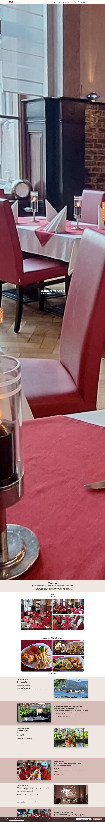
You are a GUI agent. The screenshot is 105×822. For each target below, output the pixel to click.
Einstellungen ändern (83, 819)
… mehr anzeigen (69, 589)
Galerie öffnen (52, 632)
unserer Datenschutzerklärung (16, 820)
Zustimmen (97, 819)
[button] (84, 2)
